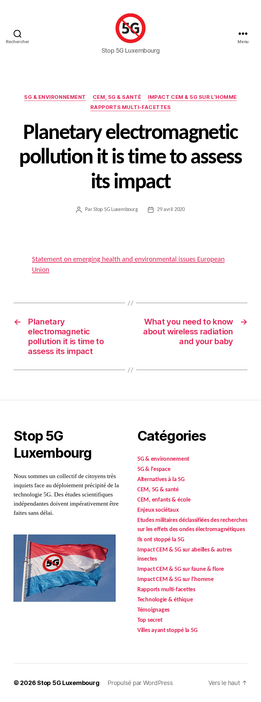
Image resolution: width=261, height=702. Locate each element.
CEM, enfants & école (164, 500)
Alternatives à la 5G (161, 479)
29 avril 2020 (171, 209)
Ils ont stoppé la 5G (160, 540)
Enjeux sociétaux (158, 510)
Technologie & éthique (165, 600)
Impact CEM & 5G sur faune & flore (180, 569)
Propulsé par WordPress (140, 682)
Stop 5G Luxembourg (115, 209)
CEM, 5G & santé (117, 97)
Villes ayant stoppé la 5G (167, 630)
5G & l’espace (154, 469)
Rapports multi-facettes (130, 107)
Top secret (149, 620)
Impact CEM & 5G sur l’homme (192, 97)
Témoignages (153, 610)
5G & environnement (55, 97)
